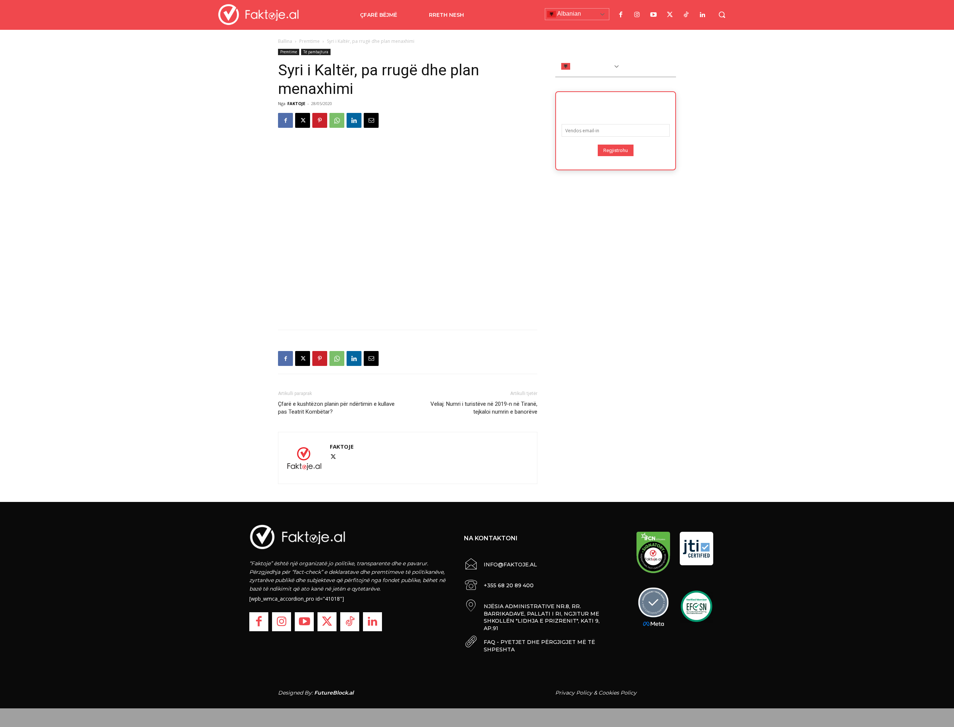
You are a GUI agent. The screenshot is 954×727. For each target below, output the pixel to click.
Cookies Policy (617, 692)
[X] (302, 120)
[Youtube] (653, 15)
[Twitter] (669, 15)
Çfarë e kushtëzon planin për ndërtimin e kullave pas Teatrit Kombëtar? (336, 408)
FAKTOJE (296, 103)
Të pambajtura (315, 51)
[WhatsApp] (336, 120)
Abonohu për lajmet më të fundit (615, 105)
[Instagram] (637, 15)
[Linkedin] (354, 120)
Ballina (285, 41)
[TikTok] (686, 15)
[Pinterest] (319, 120)
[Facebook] (620, 15)
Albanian (568, 13)
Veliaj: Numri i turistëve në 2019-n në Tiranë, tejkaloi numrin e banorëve (483, 408)
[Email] (371, 120)
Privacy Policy (573, 692)
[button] (721, 14)
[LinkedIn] (702, 15)
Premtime (309, 41)
